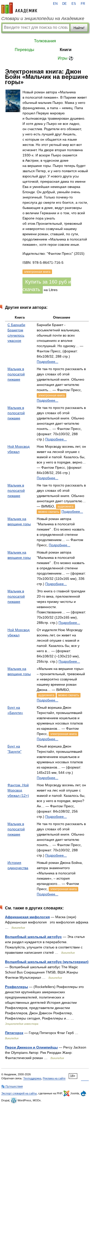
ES (74, 4)
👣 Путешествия (12, 1086)
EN (55, 4)
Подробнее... (47, 362)
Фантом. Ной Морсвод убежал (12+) (18, 790)
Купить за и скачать (46, 285)
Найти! (79, 28)
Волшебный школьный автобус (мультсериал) (46, 962)
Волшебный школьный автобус (33, 937)
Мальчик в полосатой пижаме (16, 374)
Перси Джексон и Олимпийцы (31, 1047)
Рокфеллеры (16, 987)
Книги (66, 50)
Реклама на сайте (54, 1078)
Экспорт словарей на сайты (19, 1093)
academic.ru (19, 8)
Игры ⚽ (66, 58)
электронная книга (51, 395)
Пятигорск (14, 1033)
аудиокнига (66, 506)
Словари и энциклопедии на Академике (42, 18)
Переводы (24, 50)
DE (64, 4)
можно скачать (48, 512)
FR (83, 4)
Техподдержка (32, 1078)
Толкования (45, 41)
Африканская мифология (27, 917)
